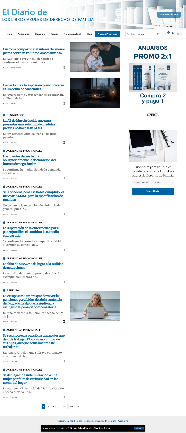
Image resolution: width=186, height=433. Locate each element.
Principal (13, 290)
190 (71, 407)
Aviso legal (123, 421)
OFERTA (153, 114)
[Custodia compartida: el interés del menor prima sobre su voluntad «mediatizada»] (95, 57)
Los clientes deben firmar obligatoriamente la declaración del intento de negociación (29, 160)
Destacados (15, 115)
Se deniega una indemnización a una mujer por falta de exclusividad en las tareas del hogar (30, 379)
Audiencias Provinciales (24, 151)
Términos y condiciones (70, 421)
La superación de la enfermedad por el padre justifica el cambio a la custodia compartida (31, 232)
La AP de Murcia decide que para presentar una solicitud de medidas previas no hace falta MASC (29, 124)
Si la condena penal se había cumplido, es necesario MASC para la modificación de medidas (33, 196)
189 (64, 407)
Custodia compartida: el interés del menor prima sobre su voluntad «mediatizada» (34, 51)
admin (5, 67)
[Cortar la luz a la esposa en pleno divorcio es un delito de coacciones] (95, 93)
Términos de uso (102, 428)
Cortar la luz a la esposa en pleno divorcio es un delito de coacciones (33, 87)
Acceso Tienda (169, 14)
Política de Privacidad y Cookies (100, 421)
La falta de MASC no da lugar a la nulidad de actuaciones (33, 265)
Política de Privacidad (78, 428)
